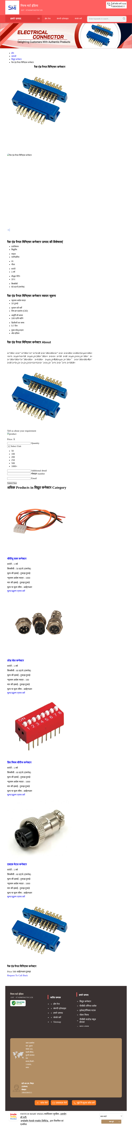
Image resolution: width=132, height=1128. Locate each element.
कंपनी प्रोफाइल (63, 18)
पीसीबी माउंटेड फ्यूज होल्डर (88, 1020)
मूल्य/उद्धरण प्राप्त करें (16, 591)
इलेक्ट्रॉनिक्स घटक (88, 1010)
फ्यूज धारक (84, 1026)
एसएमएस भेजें (61, 1102)
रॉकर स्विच (84, 1015)
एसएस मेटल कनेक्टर (17, 864)
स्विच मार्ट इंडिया (31, 7)
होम (12, 53)
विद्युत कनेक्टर (16, 59)
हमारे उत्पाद (15, 18)
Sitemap (57, 1022)
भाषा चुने (111, 1121)
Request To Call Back (17, 975)
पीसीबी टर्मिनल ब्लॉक (88, 1006)
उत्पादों (13, 56)
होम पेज (48, 18)
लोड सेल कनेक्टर (15, 660)
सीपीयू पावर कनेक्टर (16, 558)
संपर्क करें (78, 18)
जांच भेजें (44, 1102)
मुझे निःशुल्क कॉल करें (86, 1102)
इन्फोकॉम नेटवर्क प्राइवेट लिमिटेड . (35, 1121)
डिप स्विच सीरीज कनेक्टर (19, 762)
